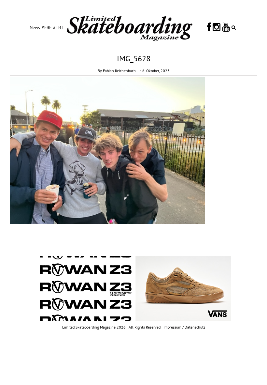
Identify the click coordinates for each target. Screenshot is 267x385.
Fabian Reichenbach (119, 70)
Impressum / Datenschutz (184, 327)
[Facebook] (209, 27)
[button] (234, 27)
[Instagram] (216, 27)
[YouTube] (226, 27)
